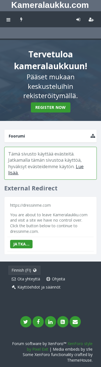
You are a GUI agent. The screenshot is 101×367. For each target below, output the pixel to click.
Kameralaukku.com (50, 5)
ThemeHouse (79, 360)
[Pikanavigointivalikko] (93, 136)
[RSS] (62, 321)
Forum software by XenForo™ (40, 343)
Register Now (50, 107)
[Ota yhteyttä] (75, 321)
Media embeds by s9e (73, 349)
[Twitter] (25, 321)
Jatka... (21, 244)
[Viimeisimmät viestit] (21, 19)
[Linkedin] (50, 321)
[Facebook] (38, 321)
